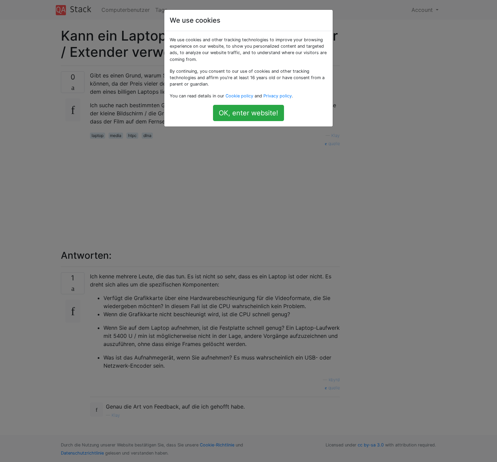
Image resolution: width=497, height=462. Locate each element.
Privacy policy (277, 95)
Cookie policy (239, 95)
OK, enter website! (248, 113)
